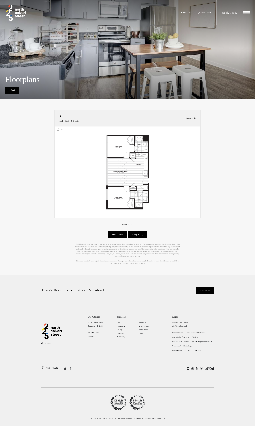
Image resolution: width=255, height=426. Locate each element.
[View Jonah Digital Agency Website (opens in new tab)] (209, 368)
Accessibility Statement (180, 337)
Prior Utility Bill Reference (195, 333)
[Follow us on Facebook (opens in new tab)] (70, 368)
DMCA (195, 337)
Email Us (91, 337)
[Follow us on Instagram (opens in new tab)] (65, 368)
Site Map (198, 350)
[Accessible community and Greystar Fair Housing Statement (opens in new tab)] (197, 368)
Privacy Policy (177, 333)
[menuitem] (126, 323)
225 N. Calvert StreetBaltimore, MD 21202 (95, 324)
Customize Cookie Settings (182, 346)
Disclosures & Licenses (180, 341)
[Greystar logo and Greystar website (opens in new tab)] (50, 368)
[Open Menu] (246, 12)
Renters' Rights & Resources (202, 341)
